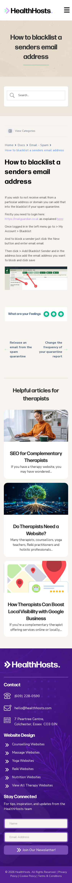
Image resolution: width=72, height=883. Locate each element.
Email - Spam (39, 145)
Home (9, 145)
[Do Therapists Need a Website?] (36, 520)
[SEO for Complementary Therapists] (36, 444)
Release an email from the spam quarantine (21, 350)
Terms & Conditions (50, 876)
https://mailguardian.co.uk (22, 219)
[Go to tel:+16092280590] (36, 696)
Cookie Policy (28, 876)
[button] (36, 850)
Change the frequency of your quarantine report (50, 350)
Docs (21, 145)
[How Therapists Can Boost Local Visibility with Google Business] (36, 599)
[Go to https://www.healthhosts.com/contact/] (36, 708)
